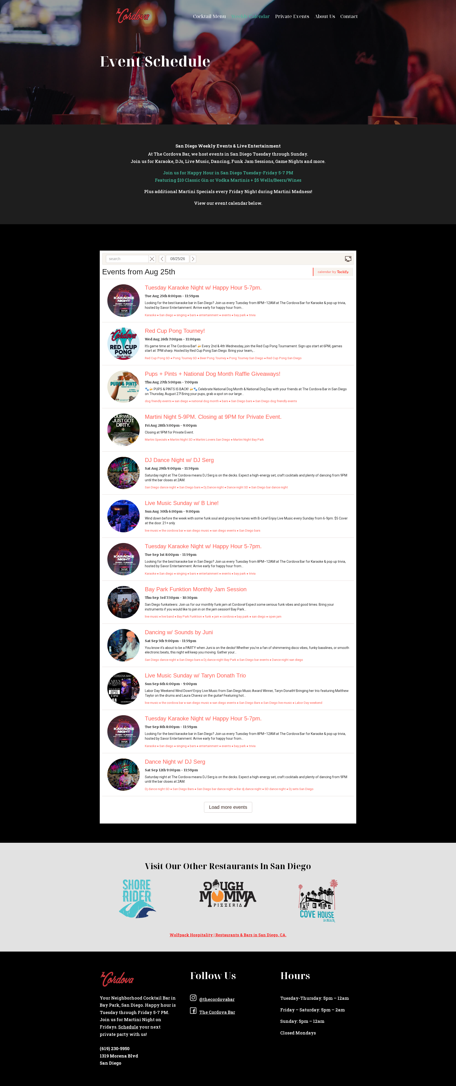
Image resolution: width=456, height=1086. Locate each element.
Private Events (292, 17)
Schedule (128, 1027)
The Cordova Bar (217, 1012)
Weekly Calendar (250, 17)
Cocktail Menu (209, 17)
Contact (349, 17)
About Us (324, 17)
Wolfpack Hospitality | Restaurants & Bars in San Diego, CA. (228, 934)
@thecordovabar (217, 999)
